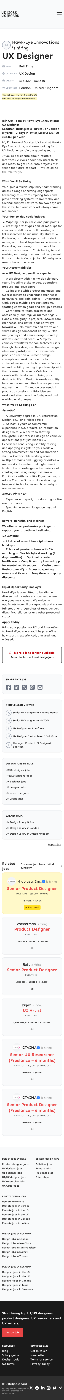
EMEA (38, 900)
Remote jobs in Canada (16, 1218)
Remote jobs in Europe (16, 1205)
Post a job (12, 1332)
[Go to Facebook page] (37, 1388)
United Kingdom (45, 88)
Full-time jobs (44, 1164)
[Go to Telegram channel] (60, 1388)
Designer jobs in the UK (16, 1276)
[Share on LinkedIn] (16, 687)
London (25, 88)
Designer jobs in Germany (17, 1289)
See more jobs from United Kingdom (37, 866)
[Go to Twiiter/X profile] (31, 1388)
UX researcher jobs (17, 793)
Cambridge (20, 1022)
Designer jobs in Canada (16, 1280)
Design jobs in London (15, 1239)
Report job (54, 844)
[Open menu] (59, 14)
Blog (5, 1351)
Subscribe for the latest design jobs (32, 657)
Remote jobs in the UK (15, 1214)
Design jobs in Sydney (15, 1251)
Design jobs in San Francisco (19, 1247)
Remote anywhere (13, 1201)
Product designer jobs (19, 775)
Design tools (10, 1359)
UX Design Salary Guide (20, 822)
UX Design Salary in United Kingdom (27, 833)
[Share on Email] (40, 687)
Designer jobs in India (15, 1285)
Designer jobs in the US (16, 1272)
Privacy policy (40, 1363)
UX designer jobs (16, 781)
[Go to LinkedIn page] (43, 1388)
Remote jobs (43, 1168)
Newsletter (37, 1355)
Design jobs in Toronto (15, 1256)
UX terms (8, 1363)
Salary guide (10, 1355)
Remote (26, 1072)
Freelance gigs (44, 1172)
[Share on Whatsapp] (32, 687)
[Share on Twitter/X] (24, 687)
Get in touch (38, 1351)
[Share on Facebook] (9, 687)
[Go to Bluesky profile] (54, 1388)
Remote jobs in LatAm (15, 1223)
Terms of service (41, 1359)
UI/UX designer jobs (18, 770)
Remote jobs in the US (15, 1210)
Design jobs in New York (16, 1243)
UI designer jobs (16, 787)
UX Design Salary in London (22, 828)
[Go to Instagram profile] (48, 1388)
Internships (42, 1177)
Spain (38, 1072)
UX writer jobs (14, 798)
